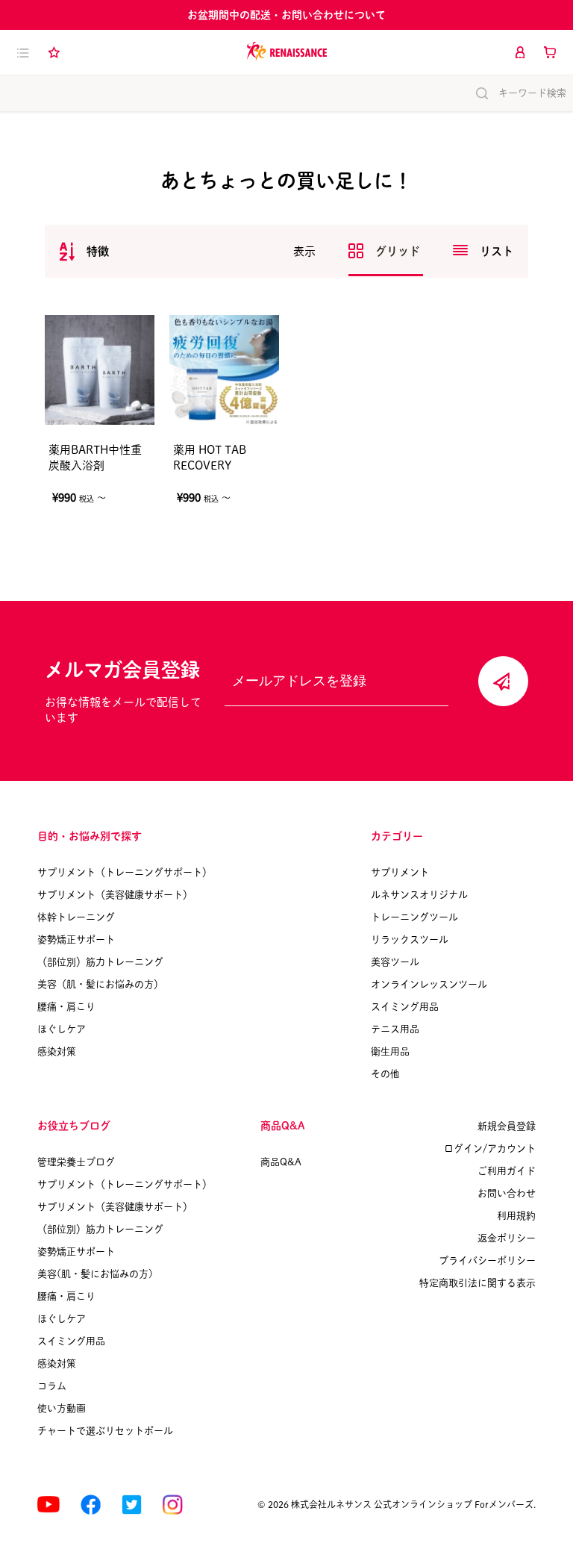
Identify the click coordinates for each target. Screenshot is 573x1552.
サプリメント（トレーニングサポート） (124, 872)
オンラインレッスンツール (429, 984)
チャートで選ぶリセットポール (105, 1431)
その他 (385, 1074)
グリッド (399, 251)
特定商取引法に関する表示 (477, 1283)
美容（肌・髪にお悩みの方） (100, 984)
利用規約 (516, 1216)
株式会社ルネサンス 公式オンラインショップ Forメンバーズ (412, 1504)
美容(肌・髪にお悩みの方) (95, 1274)
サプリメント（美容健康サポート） (114, 895)
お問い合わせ (507, 1193)
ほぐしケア (61, 1029)
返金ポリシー (507, 1238)
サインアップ (503, 681)
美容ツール (395, 962)
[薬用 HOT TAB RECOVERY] (224, 370)
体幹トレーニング (76, 917)
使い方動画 (61, 1408)
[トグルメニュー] (23, 52)
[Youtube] (48, 1505)
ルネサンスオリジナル (419, 895)
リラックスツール (409, 939)
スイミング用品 (405, 1007)
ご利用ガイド (507, 1171)
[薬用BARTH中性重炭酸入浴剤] (99, 370)
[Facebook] (91, 1505)
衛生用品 (390, 1051)
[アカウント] (520, 52)
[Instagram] (173, 1505)
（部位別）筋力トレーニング (100, 962)
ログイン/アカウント (490, 1148)
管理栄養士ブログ (76, 1162)
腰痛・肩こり (66, 1007)
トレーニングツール (414, 917)
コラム (51, 1386)
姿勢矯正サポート (76, 939)
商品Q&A (280, 1162)
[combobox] (84, 251)
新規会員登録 (507, 1126)
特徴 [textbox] (98, 251)
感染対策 (56, 1051)
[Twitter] (132, 1505)
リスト (496, 251)
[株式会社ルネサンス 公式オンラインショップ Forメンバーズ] (287, 52)
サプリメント (400, 872)
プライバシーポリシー (487, 1260)
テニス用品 (395, 1029)
